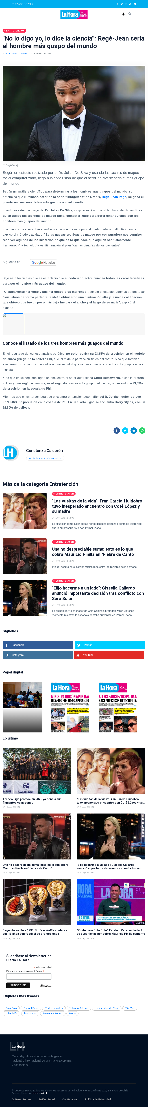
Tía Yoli (129, 1008)
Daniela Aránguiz (53, 1013)
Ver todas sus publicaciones (45, 458)
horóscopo (30, 1013)
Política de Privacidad (98, 1099)
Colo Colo (11, 1008)
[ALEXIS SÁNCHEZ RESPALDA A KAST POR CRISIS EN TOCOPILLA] (118, 707)
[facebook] (117, 4)
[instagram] (126, 4)
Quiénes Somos (21, 1099)
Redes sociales (54, 1008)
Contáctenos (69, 1099)
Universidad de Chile (107, 1008)
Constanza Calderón (16, 53)
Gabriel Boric (30, 1008)
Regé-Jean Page (114, 197)
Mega (72, 1013)
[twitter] (122, 4)
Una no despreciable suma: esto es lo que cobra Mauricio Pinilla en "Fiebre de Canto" (93, 552)
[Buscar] (130, 14)
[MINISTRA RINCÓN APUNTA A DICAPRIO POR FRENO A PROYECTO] (70, 707)
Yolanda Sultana (78, 1008)
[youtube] (130, 4)
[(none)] (11, 452)
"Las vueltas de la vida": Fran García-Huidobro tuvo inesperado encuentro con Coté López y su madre (97, 506)
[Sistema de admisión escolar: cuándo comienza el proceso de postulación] (22, 707)
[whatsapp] (142, 430)
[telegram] (135, 4)
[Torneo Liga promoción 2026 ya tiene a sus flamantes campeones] (37, 771)
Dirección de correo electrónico (25, 971)
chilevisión (12, 1013)
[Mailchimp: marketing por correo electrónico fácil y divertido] (45, 988)
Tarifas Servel (46, 1099)
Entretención (63, 484)
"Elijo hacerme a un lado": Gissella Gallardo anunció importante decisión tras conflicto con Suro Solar (98, 593)
